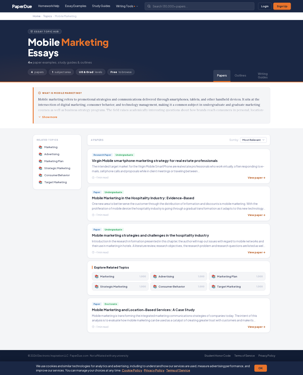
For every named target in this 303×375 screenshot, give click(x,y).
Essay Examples (75, 6)
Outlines (240, 75)
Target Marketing (53, 182)
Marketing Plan (51, 161)
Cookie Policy (132, 370)
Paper (22, 6)
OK (260, 368)
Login (265, 6)
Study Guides (101, 6)
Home (36, 16)
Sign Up (282, 6)
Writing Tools (124, 6)
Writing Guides (263, 75)
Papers (222, 75)
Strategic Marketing (54, 168)
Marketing (48, 147)
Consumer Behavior (54, 175)
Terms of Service (178, 370)
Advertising (49, 154)
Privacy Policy (154, 370)
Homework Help (48, 6)
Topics (47, 16)
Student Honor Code (217, 355)
